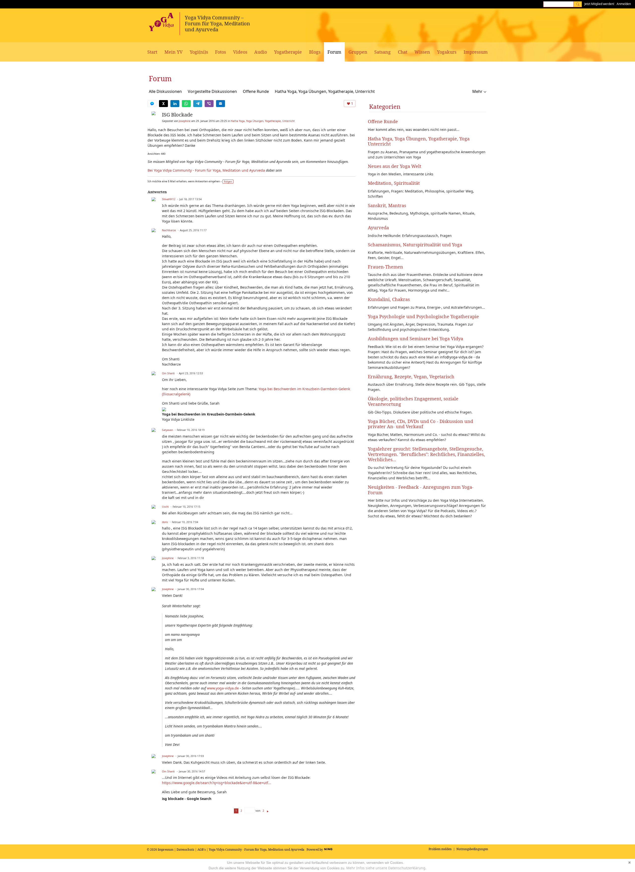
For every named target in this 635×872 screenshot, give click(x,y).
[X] (163, 103)
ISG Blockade (177, 114)
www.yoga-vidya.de (223, 688)
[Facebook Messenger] (152, 103)
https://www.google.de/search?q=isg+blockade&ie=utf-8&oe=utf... (216, 782)
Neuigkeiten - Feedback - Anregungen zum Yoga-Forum (421, 489)
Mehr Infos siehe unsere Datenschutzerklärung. (386, 868)
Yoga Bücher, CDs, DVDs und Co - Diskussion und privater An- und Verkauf (420, 424)
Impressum (165, 849)
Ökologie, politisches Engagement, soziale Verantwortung (413, 401)
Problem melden (440, 849)
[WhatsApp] (186, 103)
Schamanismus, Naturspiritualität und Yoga (415, 245)
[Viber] (209, 103)
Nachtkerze (169, 230)
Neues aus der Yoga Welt (394, 166)
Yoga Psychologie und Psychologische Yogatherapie (423, 316)
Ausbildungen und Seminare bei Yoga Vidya (415, 338)
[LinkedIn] (174, 103)
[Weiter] (267, 810)
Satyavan (167, 430)
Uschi (165, 506)
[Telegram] (197, 103)
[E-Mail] (220, 103)
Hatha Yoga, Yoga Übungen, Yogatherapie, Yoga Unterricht (419, 141)
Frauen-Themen (385, 267)
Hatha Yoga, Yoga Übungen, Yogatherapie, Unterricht (325, 91)
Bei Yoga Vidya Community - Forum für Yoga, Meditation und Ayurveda (206, 170)
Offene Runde (256, 91)
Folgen (228, 181)
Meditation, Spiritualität (394, 183)
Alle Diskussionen (165, 91)
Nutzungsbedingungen (472, 849)
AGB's (201, 849)
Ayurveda (378, 227)
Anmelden (624, 4)
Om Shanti (168, 373)
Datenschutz (185, 849)
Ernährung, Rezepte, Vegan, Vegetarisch (411, 376)
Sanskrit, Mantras (387, 205)
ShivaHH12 (168, 199)
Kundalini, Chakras (389, 299)
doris (165, 522)
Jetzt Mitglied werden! (599, 4)
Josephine (184, 121)
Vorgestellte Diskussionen (212, 91)
